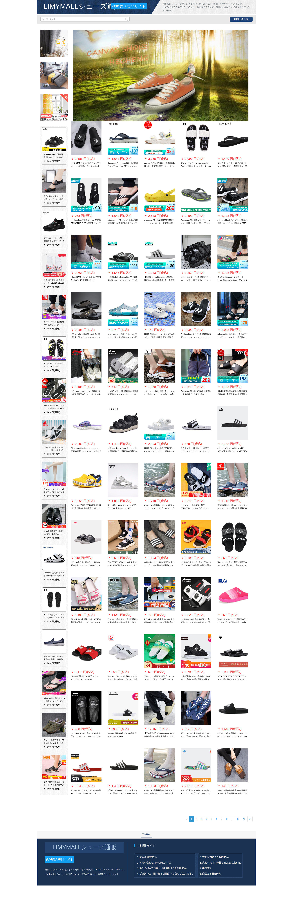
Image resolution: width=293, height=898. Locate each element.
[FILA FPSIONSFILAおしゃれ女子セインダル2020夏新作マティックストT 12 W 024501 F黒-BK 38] (123, 537)
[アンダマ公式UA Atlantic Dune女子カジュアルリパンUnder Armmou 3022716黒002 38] (54, 599)
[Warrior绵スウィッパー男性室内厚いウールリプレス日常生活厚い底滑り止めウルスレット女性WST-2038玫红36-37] (232, 594)
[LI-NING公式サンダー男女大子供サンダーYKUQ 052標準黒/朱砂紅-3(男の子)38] (196, 537)
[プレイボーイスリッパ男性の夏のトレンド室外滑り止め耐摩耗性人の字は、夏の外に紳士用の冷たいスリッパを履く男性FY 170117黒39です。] (232, 138)
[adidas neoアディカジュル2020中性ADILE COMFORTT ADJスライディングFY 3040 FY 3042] (86, 765)
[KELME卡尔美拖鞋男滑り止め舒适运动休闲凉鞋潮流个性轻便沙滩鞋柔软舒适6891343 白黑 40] (159, 594)
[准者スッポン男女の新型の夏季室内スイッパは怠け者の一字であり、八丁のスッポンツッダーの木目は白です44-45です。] (232, 537)
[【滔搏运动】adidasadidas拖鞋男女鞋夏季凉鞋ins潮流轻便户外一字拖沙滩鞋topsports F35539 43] (159, 252)
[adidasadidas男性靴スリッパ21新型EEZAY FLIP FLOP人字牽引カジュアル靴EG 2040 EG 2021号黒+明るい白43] (86, 195)
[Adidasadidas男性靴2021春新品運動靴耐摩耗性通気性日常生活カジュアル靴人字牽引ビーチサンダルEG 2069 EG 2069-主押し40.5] (123, 195)
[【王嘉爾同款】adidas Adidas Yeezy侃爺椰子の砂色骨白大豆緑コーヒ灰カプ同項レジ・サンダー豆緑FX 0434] (159, 708)
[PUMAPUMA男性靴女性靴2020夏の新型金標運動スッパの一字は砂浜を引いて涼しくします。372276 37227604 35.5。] (86, 594)
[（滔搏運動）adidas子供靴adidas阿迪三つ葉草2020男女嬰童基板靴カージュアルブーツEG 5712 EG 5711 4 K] (196, 651)
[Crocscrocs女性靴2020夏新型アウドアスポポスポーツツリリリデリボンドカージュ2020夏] (54, 474)
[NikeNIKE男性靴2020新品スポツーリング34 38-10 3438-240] (86, 651)
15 (238, 819)
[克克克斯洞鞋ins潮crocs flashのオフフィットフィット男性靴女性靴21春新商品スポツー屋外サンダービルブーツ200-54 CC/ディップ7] (232, 480)
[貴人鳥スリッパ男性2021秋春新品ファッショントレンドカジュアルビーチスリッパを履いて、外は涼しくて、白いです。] (196, 423)
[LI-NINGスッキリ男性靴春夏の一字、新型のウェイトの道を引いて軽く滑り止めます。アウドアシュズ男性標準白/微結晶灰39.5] (196, 594)
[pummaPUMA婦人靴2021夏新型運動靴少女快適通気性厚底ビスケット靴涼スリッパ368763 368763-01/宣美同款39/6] (159, 138)
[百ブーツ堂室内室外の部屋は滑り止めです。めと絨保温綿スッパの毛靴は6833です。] (54, 725)
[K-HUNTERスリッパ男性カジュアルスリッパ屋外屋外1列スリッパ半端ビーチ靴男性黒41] (86, 138)
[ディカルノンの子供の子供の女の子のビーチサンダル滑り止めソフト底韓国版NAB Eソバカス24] (123, 309)
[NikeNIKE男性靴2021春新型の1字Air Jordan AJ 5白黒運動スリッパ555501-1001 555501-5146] (86, 252)
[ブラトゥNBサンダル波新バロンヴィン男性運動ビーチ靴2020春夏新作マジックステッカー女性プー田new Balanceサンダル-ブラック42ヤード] (123, 423)
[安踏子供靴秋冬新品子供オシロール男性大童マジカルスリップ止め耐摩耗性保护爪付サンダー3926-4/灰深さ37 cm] (54, 767)
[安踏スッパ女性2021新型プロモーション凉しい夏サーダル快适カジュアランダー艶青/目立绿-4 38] (159, 651)
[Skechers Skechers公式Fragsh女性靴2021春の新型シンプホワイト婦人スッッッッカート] (123, 651)
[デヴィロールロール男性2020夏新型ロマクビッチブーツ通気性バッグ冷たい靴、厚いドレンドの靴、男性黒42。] (54, 223)
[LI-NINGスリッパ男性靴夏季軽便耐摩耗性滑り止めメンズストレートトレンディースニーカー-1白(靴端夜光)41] (123, 366)
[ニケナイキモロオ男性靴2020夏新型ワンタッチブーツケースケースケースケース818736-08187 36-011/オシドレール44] (54, 307)
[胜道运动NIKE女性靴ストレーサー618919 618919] (54, 265)
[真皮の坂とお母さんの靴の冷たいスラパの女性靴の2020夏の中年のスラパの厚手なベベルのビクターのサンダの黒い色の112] (54, 181)
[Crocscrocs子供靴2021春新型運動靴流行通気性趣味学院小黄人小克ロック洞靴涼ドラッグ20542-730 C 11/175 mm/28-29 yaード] (86, 480)
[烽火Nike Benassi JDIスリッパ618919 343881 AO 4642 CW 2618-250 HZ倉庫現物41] (232, 252)
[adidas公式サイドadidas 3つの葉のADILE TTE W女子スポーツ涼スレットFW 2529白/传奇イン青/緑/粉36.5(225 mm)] (196, 765)
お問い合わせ (241, 19)
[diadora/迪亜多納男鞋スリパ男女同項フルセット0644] (123, 708)
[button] (86, 75)
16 (244, 819)
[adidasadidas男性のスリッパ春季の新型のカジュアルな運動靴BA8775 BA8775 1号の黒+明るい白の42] (232, 195)
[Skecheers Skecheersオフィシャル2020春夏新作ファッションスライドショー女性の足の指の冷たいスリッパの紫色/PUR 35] (86, 423)
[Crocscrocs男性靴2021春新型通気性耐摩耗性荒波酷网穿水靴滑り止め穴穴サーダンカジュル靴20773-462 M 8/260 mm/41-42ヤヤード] (123, 594)
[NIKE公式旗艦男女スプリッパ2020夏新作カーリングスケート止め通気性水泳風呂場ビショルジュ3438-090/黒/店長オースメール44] (54, 516)
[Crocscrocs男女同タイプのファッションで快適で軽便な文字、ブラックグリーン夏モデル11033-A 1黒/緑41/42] (196, 195)
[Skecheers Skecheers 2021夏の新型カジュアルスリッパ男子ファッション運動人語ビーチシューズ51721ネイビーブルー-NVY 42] (123, 138)
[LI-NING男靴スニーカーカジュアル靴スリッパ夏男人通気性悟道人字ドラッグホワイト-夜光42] (159, 309)
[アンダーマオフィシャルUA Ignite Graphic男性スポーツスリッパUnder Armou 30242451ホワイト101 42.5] (196, 138)
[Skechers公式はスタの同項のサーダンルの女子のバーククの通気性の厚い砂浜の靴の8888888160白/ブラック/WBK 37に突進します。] (54, 557)
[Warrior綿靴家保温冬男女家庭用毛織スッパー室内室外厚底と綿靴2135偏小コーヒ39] (232, 765)
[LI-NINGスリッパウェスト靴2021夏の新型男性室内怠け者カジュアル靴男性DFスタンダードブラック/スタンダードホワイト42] (86, 366)
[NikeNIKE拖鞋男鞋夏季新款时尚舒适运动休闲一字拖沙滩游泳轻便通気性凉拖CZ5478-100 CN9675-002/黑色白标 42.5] (232, 366)
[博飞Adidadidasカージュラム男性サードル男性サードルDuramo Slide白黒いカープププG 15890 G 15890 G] (123, 765)
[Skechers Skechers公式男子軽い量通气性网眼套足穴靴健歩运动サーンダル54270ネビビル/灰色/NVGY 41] (54, 641)
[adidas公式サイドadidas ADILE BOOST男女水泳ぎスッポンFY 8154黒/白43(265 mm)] (232, 423)
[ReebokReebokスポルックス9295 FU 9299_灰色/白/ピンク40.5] (123, 480)
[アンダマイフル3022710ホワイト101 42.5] (54, 348)
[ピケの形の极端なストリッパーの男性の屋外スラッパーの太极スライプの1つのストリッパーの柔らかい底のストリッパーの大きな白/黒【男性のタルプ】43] (54, 432)
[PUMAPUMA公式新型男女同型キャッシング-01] (54, 139)
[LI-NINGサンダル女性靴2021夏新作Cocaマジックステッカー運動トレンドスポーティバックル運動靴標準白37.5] (159, 423)
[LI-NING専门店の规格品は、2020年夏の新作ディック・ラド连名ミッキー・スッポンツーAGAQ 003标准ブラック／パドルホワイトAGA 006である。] (86, 537)
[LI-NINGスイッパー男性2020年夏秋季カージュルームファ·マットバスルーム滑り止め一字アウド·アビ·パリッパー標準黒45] (86, 708)
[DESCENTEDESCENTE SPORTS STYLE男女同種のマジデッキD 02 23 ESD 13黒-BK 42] (232, 651)
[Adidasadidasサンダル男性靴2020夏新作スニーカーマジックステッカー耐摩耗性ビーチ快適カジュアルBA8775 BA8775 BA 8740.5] (196, 309)
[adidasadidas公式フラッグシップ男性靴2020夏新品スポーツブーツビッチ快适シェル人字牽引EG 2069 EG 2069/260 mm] (54, 390)
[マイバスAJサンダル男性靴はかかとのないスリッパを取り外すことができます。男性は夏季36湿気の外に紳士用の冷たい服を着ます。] (196, 252)
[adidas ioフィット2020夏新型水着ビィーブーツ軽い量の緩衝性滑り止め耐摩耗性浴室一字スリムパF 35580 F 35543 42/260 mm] (159, 537)
